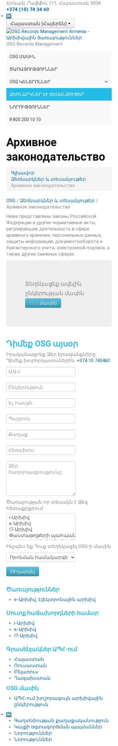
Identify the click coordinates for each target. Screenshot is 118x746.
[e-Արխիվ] (40, 524)
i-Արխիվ (24, 623)
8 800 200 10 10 (25, 119)
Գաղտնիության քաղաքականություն (61, 720)
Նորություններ (29, 106)
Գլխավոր (23, 173)
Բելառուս (26, 672)
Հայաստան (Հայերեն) (39, 23)
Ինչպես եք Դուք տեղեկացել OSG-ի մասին (58, 546)
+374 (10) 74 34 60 (27, 9)
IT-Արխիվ (25, 635)
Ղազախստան (32, 678)
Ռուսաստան (30, 665)
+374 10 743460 (93, 360)
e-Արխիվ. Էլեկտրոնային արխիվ (55, 599)
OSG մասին (22, 56)
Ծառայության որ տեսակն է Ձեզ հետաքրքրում (47, 505)
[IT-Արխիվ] (40, 530)
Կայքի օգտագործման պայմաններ (58, 727)
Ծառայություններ (33, 69)
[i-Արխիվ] (40, 518)
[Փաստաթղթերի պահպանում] (40, 536)
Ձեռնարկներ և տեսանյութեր (46, 94)
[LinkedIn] (8, 16)
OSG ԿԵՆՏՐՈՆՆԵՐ (30, 81)
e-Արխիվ (25, 629)
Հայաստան (29, 659)
